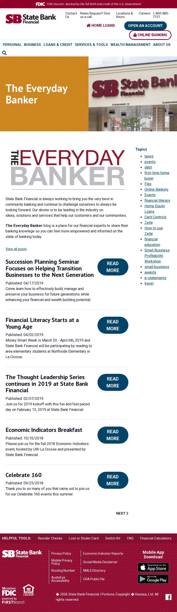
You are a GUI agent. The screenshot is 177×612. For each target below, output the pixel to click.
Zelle (149, 222)
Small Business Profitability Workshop (157, 256)
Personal (12, 45)
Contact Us (71, 15)
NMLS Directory (94, 570)
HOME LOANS (103, 25)
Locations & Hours (124, 15)
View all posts (16, 249)
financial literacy (157, 200)
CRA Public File (94, 579)
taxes (149, 156)
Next (121, 513)
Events (150, 195)
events (150, 162)
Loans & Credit (58, 45)
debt (148, 167)
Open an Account (145, 25)
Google (153, 579)
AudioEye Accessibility (60, 579)
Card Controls (155, 217)
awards (150, 272)
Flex (148, 184)
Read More (112, 267)
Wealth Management (130, 45)
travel (149, 283)
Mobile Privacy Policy (61, 562)
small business (157, 267)
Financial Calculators (155, 538)
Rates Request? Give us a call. (95, 15)
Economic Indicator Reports (103, 553)
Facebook (168, 597)
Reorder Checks (50, 538)
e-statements (155, 278)
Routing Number (63, 570)
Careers (144, 13)
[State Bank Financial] (31, 18)
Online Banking (152, 35)
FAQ (130, 538)
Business (32, 45)
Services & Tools (91, 45)
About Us (162, 45)
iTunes (153, 567)
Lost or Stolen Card (84, 538)
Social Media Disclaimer (100, 562)
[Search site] (4, 53)
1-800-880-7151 (161, 15)
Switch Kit (112, 538)
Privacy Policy (61, 553)
